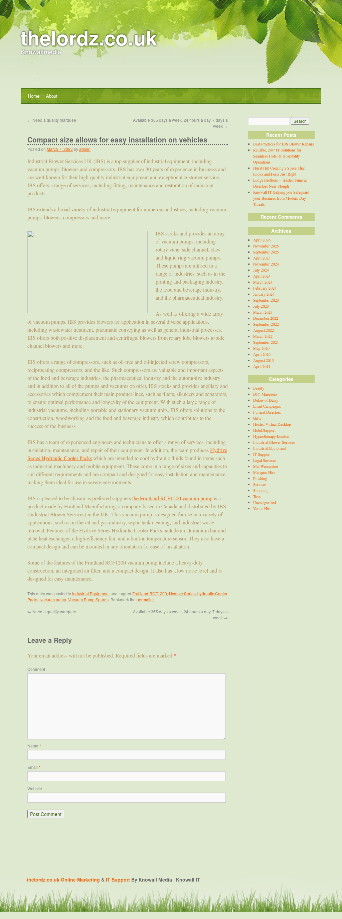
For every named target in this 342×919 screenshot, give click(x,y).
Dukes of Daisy (265, 400)
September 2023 (266, 300)
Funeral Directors (267, 412)
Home (33, 96)
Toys (257, 496)
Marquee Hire (264, 472)
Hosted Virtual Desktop (272, 424)
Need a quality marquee (51, 120)
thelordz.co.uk (89, 37)
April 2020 (262, 354)
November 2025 (266, 245)
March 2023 (263, 312)
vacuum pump (53, 599)
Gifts (257, 418)
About (51, 96)
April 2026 (262, 239)
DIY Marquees (265, 394)
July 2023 (261, 306)
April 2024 (262, 276)
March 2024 (263, 282)
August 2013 (263, 360)
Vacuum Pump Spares (88, 599)
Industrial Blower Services (274, 442)
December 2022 (265, 318)
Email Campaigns (267, 406)
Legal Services (264, 460)
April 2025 (262, 258)
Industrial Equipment (91, 593)
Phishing (260, 478)
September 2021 (266, 342)
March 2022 (263, 336)
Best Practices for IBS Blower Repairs (283, 143)
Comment (36, 669)
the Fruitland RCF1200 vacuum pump (172, 498)
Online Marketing (80, 879)
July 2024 (261, 270)
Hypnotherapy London (271, 436)
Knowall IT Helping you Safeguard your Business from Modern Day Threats (281, 198)
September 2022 (266, 324)
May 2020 (261, 348)
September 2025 (266, 251)
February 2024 (265, 288)
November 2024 (266, 264)
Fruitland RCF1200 (149, 593)
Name (34, 745)
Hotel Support (264, 430)
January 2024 (264, 294)
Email (33, 767)
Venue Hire (262, 508)
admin (85, 149)
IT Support (262, 454)
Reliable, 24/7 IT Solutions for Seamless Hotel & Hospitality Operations (277, 156)
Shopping (261, 490)
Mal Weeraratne (265, 466)
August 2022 (263, 330)
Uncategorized (264, 502)
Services (260, 484)
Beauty (258, 388)
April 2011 (262, 366)
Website (34, 788)
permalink (146, 599)
